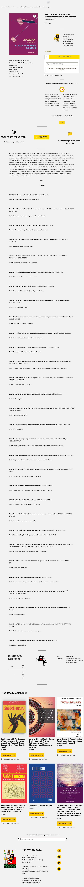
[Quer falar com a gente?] (14, 132)
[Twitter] (59, 863)
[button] (48, 2)
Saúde (6, 7)
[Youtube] (59, 869)
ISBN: (10, 67)
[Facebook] (59, 857)
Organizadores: (13, 63)
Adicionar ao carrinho (64, 56)
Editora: (11, 69)
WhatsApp (25, 869)
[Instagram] (59, 850)
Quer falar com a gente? (13, 136)
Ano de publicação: (14, 74)
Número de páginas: (15, 76)
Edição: (11, 72)
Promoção (80, 660)
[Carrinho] (62, 122)
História (75, 660)
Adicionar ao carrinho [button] (8, 755)
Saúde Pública (73, 662)
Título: (11, 60)
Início (2, 7)
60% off (68, 658)
